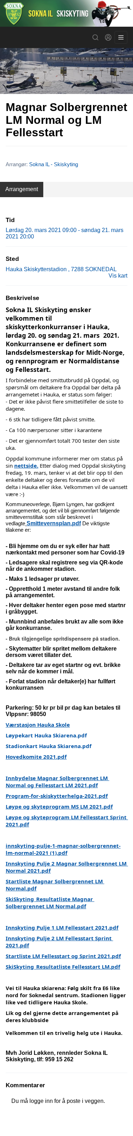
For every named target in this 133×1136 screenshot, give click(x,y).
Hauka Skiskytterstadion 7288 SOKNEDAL (61, 269)
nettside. (26, 465)
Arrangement (21, 189)
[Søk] (95, 37)
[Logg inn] (108, 37)
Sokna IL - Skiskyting (53, 164)
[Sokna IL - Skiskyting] (66, 13)
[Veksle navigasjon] (121, 37)
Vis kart (118, 276)
